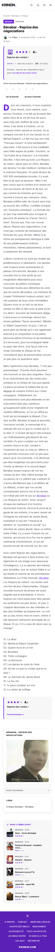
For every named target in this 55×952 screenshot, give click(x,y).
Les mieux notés (17, 936)
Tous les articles (36, 931)
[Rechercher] (31, 5)
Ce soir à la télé (38, 936)
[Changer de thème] (38, 5)
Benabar (42, 495)
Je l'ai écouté (12, 96)
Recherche (34, 941)
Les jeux (20, 941)
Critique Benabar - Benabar (20, 807)
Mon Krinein (39, 926)
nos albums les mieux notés (24, 73)
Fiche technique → (15, 714)
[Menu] (50, 5)
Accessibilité (16, 931)
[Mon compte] (44, 5)
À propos (10, 922)
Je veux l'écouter (32, 96)
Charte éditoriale (19, 926)
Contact (22, 922)
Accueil (6, 16)
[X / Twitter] (27, 915)
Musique (15, 16)
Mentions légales (40, 922)
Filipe (14, 37)
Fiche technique (14, 790)
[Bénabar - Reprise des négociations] (27, 761)
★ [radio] (6, 89)
